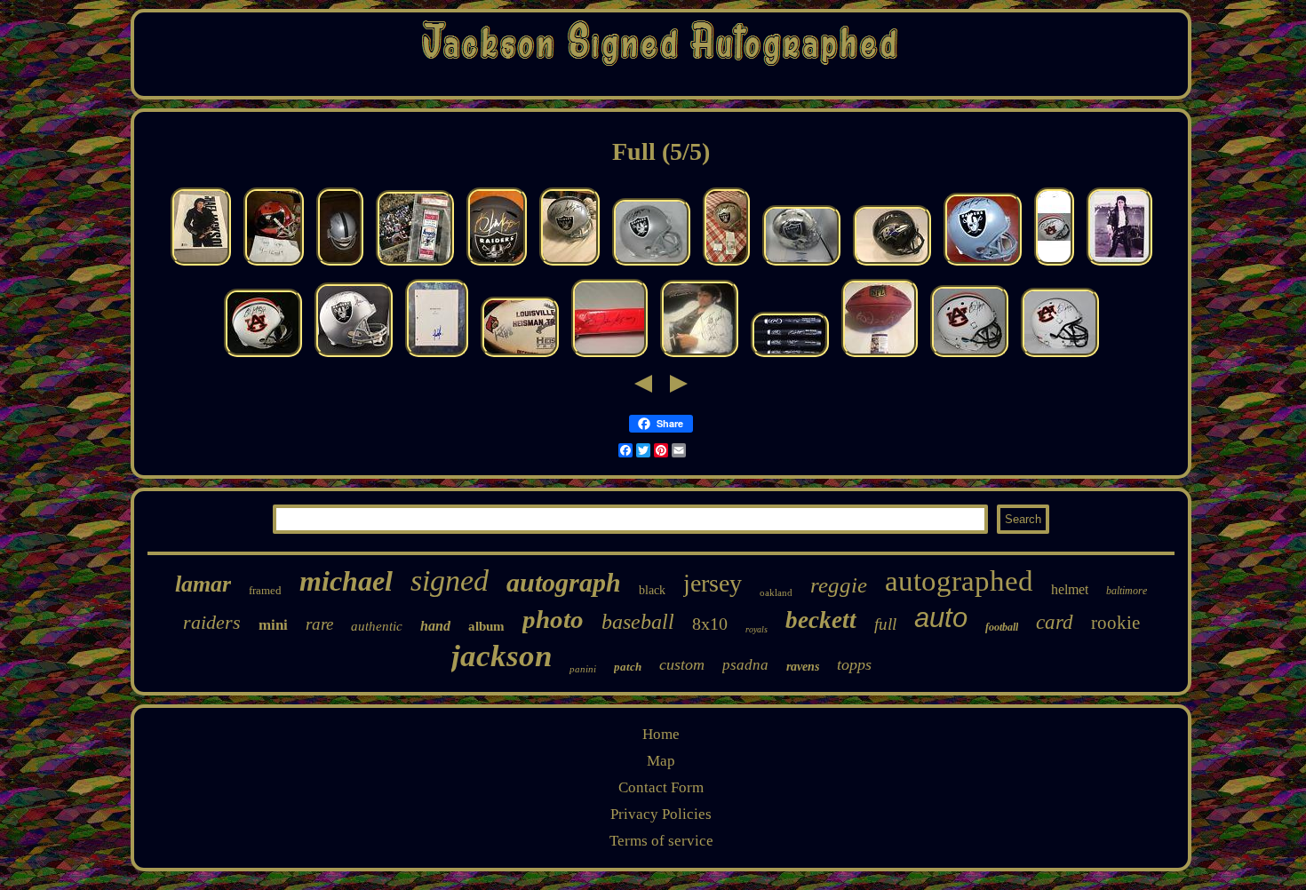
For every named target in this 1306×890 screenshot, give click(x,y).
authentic (376, 626)
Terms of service (661, 840)
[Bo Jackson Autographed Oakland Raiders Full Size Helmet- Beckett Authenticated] (651, 265)
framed (265, 590)
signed (449, 580)
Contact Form (661, 787)
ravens (802, 666)
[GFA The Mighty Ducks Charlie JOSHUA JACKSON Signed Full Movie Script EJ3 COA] (437, 356)
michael (346, 581)
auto (941, 617)
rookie (1115, 622)
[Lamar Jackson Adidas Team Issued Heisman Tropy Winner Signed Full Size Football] (519, 356)
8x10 (710, 623)
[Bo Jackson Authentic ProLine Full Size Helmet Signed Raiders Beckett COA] (726, 265)
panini (582, 669)
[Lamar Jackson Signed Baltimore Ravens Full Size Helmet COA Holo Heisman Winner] (892, 265)
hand (435, 625)
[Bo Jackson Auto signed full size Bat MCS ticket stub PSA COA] (789, 356)
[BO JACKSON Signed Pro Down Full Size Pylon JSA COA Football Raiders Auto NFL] (609, 356)
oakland (776, 592)
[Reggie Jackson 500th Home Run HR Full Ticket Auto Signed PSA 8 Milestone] (414, 265)
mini (273, 624)
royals (756, 629)
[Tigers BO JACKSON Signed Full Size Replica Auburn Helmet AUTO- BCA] (1054, 265)
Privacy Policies (661, 814)
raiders (212, 622)
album (486, 626)
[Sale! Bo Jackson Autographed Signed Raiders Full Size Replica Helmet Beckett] (982, 265)
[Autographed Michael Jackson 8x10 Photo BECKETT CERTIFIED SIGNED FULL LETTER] (200, 265)
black (652, 590)
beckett (820, 620)
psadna (745, 664)
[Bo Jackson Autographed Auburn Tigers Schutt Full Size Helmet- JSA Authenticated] (1059, 356)
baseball (637, 621)
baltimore (1126, 590)
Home (661, 734)
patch (627, 666)
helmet (1069, 589)
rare (319, 624)
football (1001, 627)
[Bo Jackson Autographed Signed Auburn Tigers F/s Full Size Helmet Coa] (969, 356)
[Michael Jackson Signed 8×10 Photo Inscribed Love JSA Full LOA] (1119, 265)
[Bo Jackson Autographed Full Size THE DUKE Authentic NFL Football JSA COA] (879, 356)
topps (854, 664)
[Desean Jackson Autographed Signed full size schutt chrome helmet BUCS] (273, 265)
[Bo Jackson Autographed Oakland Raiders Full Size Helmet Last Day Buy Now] (569, 265)
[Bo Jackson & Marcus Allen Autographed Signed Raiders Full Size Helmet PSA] (353, 356)
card (1054, 622)
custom (682, 664)
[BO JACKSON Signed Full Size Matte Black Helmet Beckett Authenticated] (496, 265)
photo (553, 619)
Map (661, 760)
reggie (838, 585)
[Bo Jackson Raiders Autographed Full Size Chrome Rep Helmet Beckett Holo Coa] (801, 265)
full (885, 624)
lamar (203, 584)
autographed (959, 581)
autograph (563, 582)
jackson (501, 656)
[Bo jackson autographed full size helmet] (340, 265)
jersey (712, 583)
